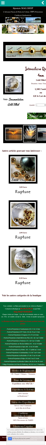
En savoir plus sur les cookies (21, 438)
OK (10, 438)
